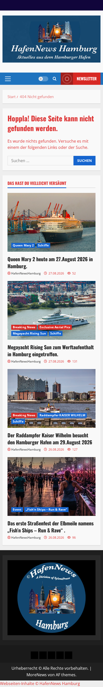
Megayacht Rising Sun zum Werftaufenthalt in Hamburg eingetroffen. (51, 350)
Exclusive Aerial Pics (55, 327)
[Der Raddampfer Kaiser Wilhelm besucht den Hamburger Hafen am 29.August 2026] (52, 398)
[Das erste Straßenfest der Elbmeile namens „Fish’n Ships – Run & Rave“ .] (52, 486)
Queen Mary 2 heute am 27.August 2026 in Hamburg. (50, 262)
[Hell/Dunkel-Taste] (43, 78)
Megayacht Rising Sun (29, 333)
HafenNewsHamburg (26, 273)
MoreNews (36, 674)
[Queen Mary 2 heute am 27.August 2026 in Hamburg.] (52, 222)
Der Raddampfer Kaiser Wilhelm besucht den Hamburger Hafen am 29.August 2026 (50, 438)
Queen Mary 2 (23, 245)
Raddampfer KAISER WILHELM (62, 415)
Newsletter (87, 79)
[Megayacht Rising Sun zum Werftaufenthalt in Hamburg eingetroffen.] (52, 310)
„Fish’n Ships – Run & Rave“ (46, 509)
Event (17, 509)
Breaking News (24, 327)
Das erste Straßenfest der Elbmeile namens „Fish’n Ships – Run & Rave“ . (51, 526)
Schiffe (43, 245)
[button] (7, 79)
